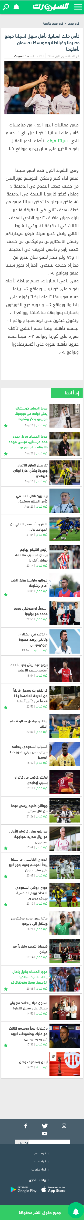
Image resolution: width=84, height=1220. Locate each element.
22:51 (30, 618)
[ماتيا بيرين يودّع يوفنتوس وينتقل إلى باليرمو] (64, 923)
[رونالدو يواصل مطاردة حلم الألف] (64, 726)
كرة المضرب (40, 649)
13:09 (30, 590)
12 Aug (29, 481)
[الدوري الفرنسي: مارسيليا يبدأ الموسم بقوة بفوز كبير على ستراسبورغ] (64, 867)
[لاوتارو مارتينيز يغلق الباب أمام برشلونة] (64, 585)
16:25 (30, 928)
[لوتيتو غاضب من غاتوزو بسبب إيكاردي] (64, 782)
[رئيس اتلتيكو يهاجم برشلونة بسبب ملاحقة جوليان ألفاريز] (64, 557)
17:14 (30, 956)
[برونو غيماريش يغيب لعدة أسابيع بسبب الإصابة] (64, 670)
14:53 (30, 1013)
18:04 (30, 675)
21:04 (30, 534)
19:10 (30, 787)
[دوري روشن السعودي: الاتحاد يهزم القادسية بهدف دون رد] (64, 895)
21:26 (30, 816)
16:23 (30, 1067)
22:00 (30, 731)
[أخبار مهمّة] (6, 424)
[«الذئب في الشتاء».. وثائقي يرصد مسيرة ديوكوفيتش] (64, 641)
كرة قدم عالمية (53, 23)
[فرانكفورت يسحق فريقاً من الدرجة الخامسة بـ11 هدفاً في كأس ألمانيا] (64, 698)
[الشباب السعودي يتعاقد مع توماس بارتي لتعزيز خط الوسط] (64, 754)
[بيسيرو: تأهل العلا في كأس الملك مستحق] (64, 501)
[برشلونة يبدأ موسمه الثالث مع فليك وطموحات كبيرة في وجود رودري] (64, 1036)
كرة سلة (42, 1066)
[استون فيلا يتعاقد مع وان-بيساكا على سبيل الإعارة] (64, 1007)
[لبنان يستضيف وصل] (64, 1064)
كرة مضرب (39, 1168)
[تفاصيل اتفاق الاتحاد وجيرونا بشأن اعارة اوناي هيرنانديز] (64, 472)
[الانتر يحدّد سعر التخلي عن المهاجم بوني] (64, 529)
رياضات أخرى (37, 1179)
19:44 (25, 650)
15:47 (30, 762)
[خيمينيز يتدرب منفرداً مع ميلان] (64, 951)
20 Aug (29, 506)
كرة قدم (73, 23)
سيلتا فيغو (57, 141)
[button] (6, 7)
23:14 (30, 565)
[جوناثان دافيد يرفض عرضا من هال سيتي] (64, 810)
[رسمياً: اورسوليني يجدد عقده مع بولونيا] (64, 613)
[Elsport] (51, 7)
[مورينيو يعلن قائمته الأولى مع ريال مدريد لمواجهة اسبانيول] (64, 839)
